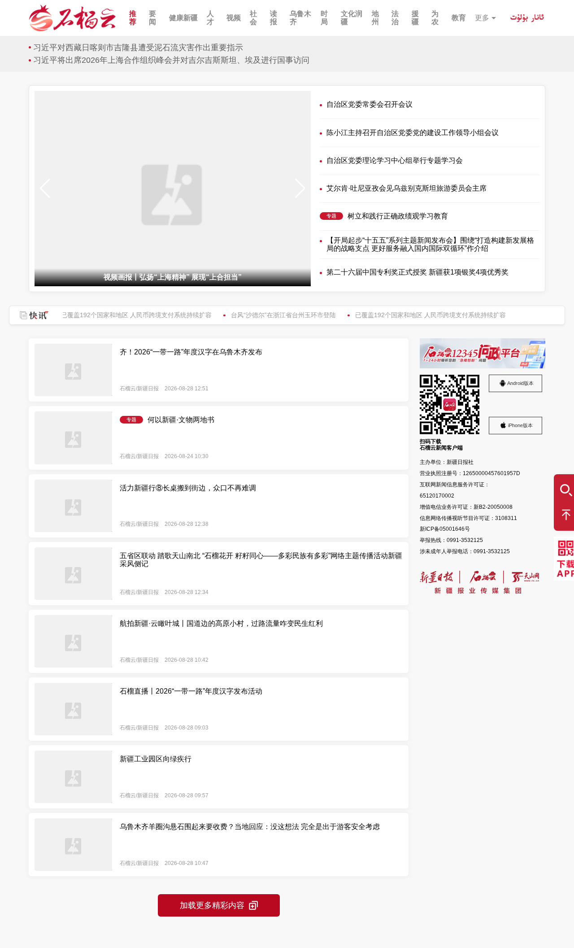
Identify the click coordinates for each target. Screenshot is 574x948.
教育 (459, 18)
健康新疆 (183, 18)
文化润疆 (351, 18)
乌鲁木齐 (300, 18)
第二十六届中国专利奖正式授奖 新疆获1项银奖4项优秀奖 (417, 272)
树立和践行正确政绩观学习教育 (398, 216)
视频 (233, 18)
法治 (395, 18)
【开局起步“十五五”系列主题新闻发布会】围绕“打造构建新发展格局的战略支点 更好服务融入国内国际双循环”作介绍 (430, 244)
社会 (253, 18)
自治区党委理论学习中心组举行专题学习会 (394, 160)
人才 (210, 18)
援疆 (415, 18)
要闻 (152, 18)
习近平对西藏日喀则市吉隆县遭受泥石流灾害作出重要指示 (138, 47)
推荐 (132, 18)
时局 (324, 18)
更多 (482, 18)
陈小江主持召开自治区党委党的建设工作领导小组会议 (412, 132)
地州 (375, 18)
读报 (273, 18)
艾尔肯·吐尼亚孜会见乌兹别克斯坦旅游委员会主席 (406, 188)
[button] (300, 188)
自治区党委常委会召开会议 (369, 104)
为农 (435, 18)
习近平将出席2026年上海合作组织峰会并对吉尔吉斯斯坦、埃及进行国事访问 (171, 60)
